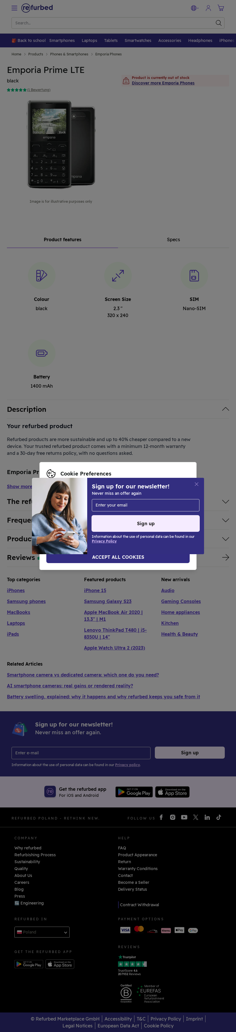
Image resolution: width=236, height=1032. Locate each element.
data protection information (112, 510)
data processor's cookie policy (77, 516)
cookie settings (167, 504)
